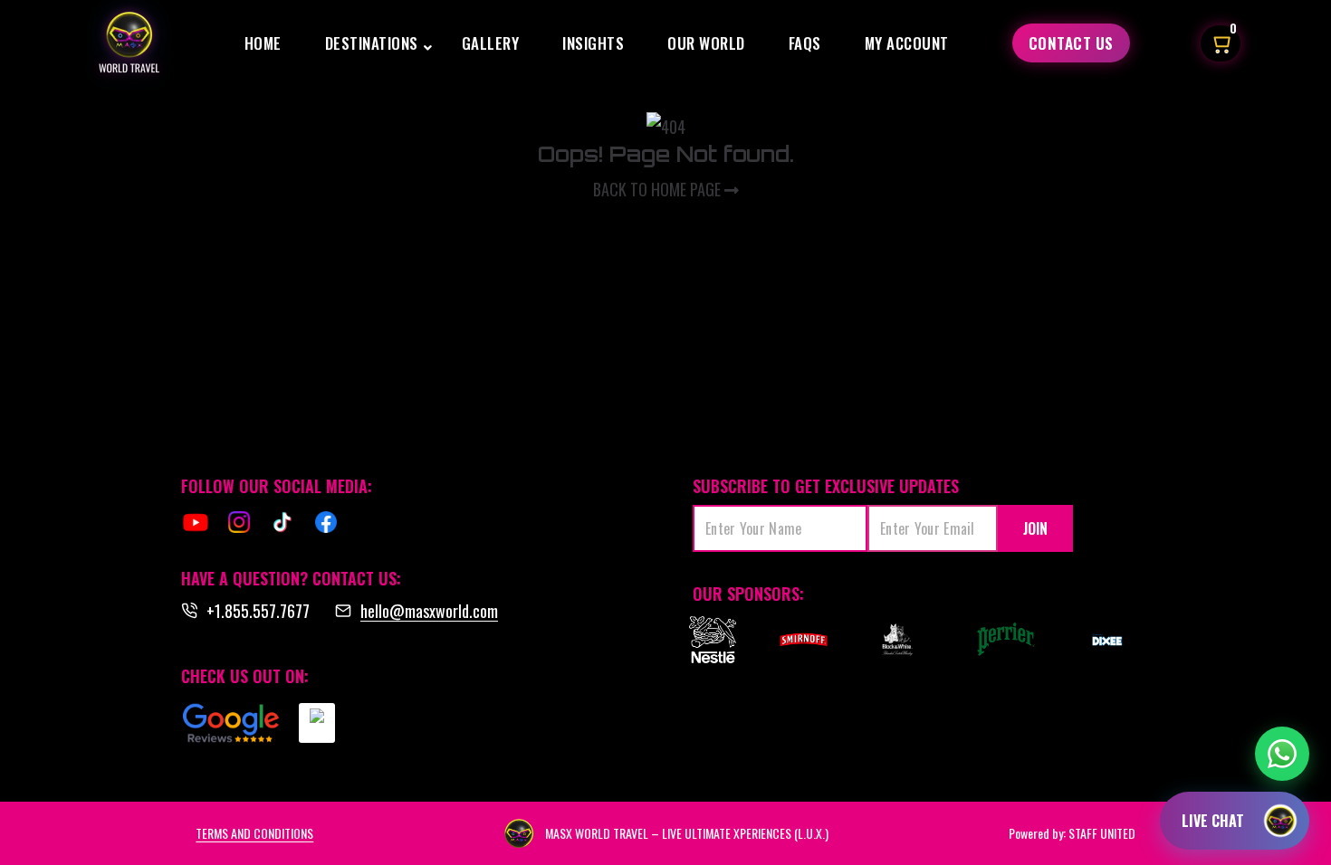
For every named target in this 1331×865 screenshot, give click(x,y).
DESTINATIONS (371, 43)
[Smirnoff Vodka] (794, 640)
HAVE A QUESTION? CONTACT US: (291, 578)
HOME (263, 43)
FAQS (805, 43)
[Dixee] (1107, 640)
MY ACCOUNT (907, 43)
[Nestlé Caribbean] (712, 640)
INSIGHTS (593, 43)
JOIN (1035, 528)
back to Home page (658, 189)
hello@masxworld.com (429, 611)
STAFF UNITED (1101, 832)
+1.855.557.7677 (258, 611)
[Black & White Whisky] (896, 640)
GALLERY (491, 43)
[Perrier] (1010, 640)
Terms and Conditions (254, 832)
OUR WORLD (706, 43)
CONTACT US (1071, 43)
